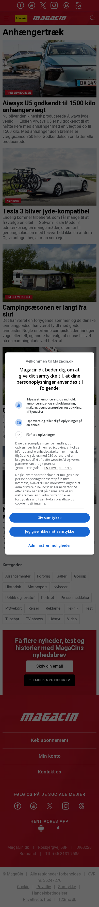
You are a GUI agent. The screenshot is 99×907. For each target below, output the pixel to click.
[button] (49, 434)
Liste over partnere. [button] (58, 468)
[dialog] (49, 453)
